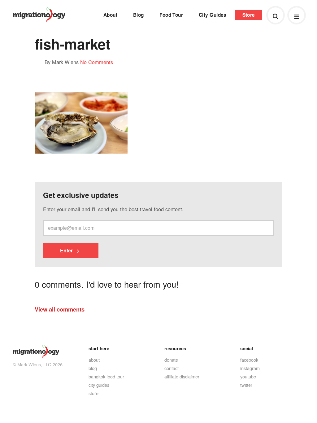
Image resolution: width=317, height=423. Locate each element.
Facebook (249, 359)
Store (248, 14)
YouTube (248, 376)
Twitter (246, 385)
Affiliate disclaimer (181, 376)
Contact (171, 368)
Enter (67, 250)
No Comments (96, 62)
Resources (175, 348)
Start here (99, 348)
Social (246, 348)
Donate (171, 359)
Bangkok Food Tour (106, 376)
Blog (138, 14)
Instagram (250, 368)
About (110, 14)
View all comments (60, 309)
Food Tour (171, 14)
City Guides (213, 14)
